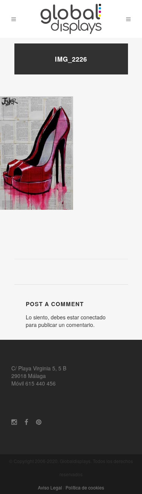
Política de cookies (85, 487)
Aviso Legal (50, 487)
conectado (93, 317)
